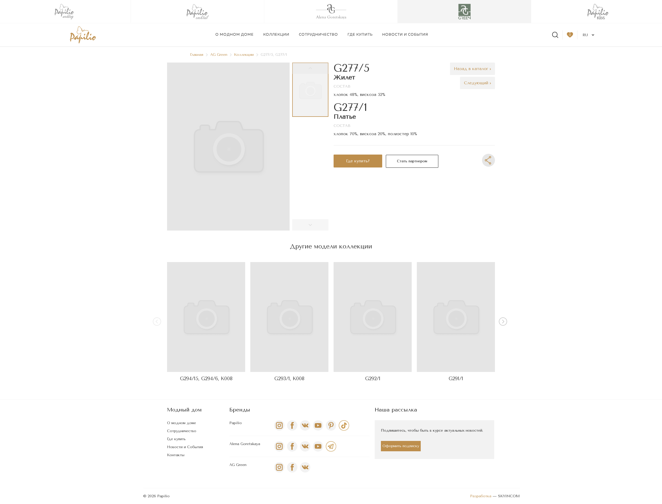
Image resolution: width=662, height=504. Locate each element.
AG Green (218, 54)
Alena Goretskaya (244, 444)
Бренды (239, 410)
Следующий (477, 82)
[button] (504, 322)
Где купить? (358, 160)
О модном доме (234, 34)
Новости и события (405, 34)
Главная (196, 54)
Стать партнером (412, 161)
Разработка (480, 496)
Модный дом (184, 410)
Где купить (360, 34)
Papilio (235, 423)
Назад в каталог (472, 68)
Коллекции (276, 34)
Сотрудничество (318, 34)
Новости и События (185, 447)
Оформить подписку (400, 446)
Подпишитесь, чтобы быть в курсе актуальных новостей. (432, 430)
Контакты (175, 455)
